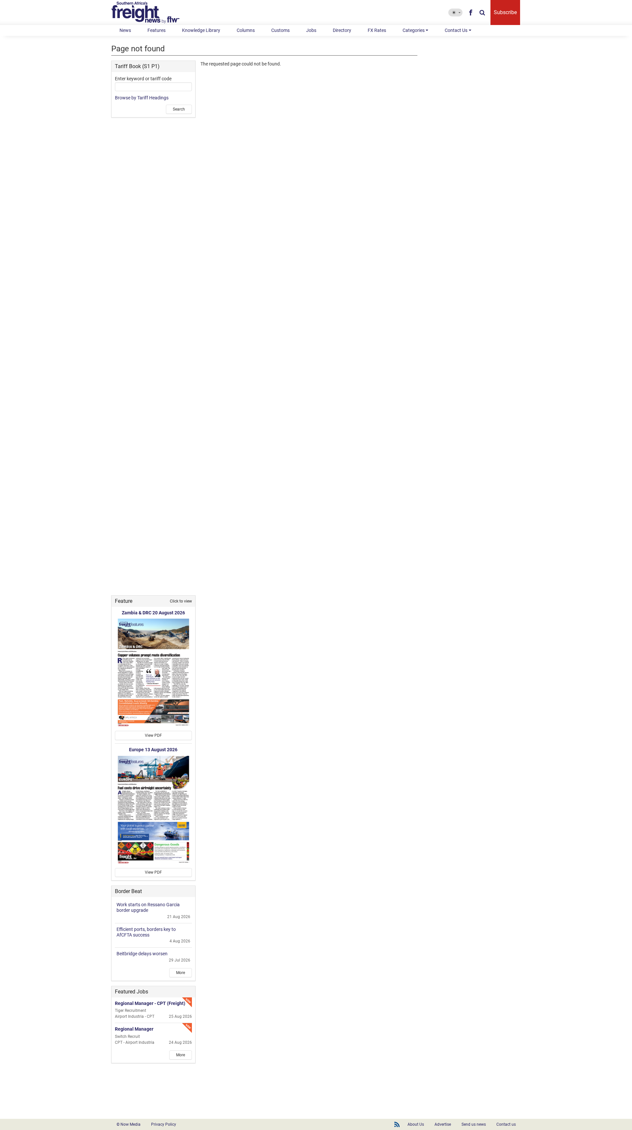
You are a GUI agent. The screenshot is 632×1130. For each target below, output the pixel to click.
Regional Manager (134, 1029)
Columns (246, 30)
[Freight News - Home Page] (149, 12)
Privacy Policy (163, 1124)
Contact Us (456, 30)
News (125, 30)
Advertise (442, 1124)
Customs (280, 30)
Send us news (473, 1124)
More (180, 972)
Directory (342, 30)
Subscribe (505, 12)
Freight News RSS (397, 1124)
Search (179, 109)
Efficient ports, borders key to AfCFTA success (146, 932)
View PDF (153, 735)
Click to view (181, 601)
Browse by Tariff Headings (142, 97)
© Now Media (129, 1124)
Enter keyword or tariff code (143, 78)
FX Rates (377, 30)
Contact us (506, 1124)
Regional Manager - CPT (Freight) (150, 1003)
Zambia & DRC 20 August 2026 (153, 612)
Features (156, 30)
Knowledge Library (201, 30)
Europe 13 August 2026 (153, 749)
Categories (414, 30)
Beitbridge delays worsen (142, 953)
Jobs (311, 30)
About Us (416, 1124)
